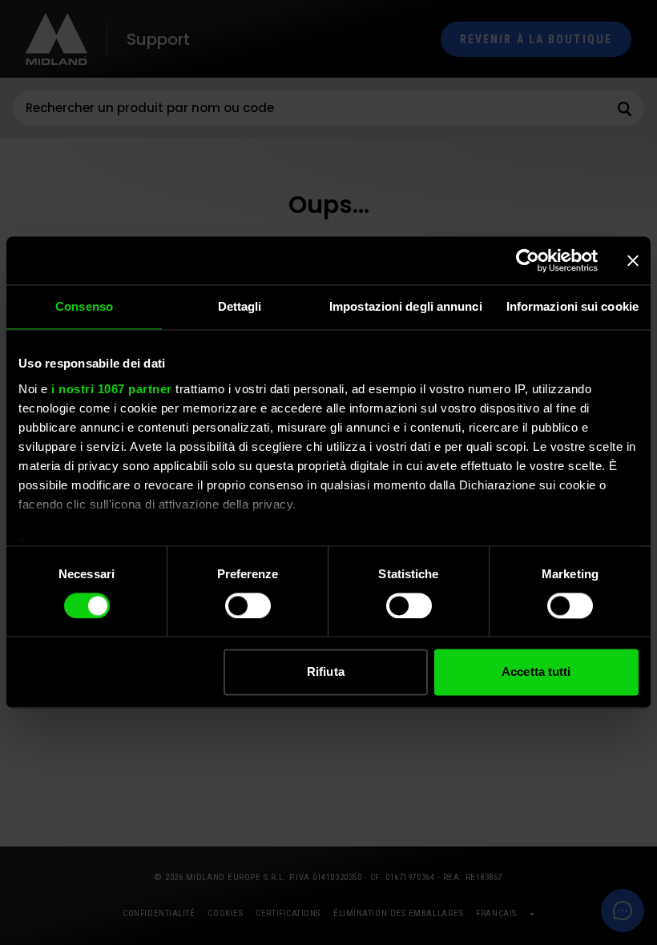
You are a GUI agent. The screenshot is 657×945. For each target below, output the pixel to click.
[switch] (248, 605)
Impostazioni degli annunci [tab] (405, 306)
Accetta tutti (536, 672)
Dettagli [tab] (240, 306)
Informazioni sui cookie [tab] (572, 306)
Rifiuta (326, 672)
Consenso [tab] (84, 306)
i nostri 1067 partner (111, 389)
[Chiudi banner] (633, 260)
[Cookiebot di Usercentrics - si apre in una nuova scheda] (527, 260)
